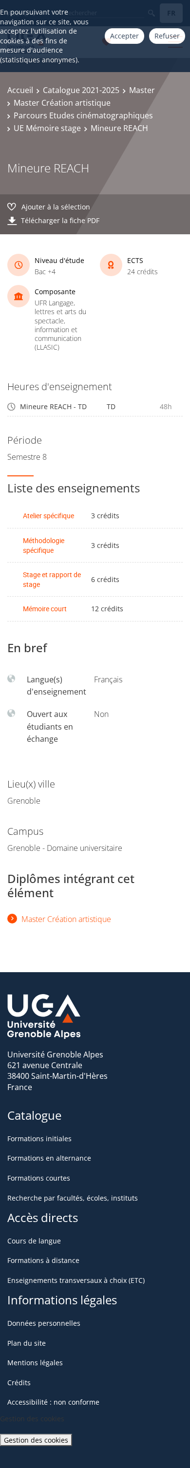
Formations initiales (39, 1138)
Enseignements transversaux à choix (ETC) (76, 1280)
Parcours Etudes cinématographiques (83, 115)
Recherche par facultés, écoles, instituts (72, 1198)
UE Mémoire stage (47, 128)
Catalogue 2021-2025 (81, 90)
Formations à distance (43, 1260)
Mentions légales (35, 1362)
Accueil (20, 90)
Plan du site (26, 1343)
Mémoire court (45, 608)
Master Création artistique (62, 102)
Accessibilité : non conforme (53, 1402)
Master (142, 90)
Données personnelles (43, 1323)
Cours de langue (34, 1240)
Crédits (19, 1382)
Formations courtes (38, 1178)
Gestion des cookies (36, 1440)
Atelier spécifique (48, 515)
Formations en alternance (49, 1158)
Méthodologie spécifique (43, 545)
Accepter (124, 35)
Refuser (167, 35)
